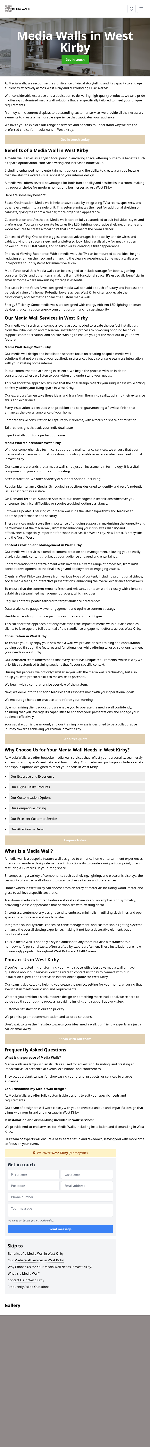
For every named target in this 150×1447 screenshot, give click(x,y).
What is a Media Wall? (24, 1273)
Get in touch (75, 59)
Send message (60, 1229)
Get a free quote (75, 739)
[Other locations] (131, 9)
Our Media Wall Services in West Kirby (36, 1260)
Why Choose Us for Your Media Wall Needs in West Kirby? (50, 1267)
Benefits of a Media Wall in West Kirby (35, 1253)
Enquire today (75, 840)
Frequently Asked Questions (28, 1287)
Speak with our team (75, 1039)
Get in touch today (75, 139)
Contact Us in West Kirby (26, 1280)
